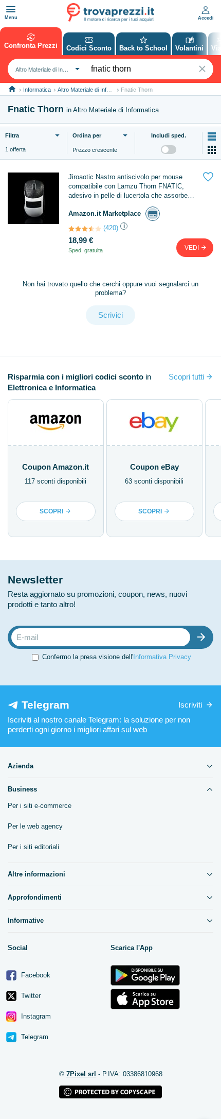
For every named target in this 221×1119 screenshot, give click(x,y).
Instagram (35, 1016)
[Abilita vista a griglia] (212, 150)
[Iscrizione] (203, 637)
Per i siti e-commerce (39, 806)
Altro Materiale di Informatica (93, 90)
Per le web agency (35, 826)
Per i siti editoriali (33, 847)
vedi (192, 247)
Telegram (33, 1037)
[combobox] (46, 69)
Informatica (37, 90)
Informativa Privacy (162, 657)
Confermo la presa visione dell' (116, 657)
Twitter (30, 996)
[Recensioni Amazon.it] (84, 229)
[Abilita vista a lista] (212, 136)
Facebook (34, 975)
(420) (110, 228)
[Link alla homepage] (12, 89)
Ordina (86, 135)
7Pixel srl (81, 1074)
